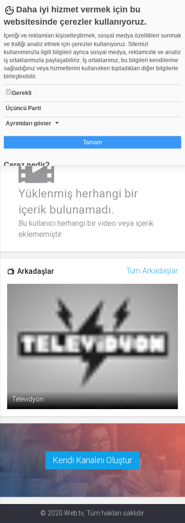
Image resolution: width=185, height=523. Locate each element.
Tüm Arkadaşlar (152, 270)
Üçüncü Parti (23, 108)
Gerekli (21, 93)
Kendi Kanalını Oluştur (92, 460)
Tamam (92, 142)
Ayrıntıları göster (28, 123)
